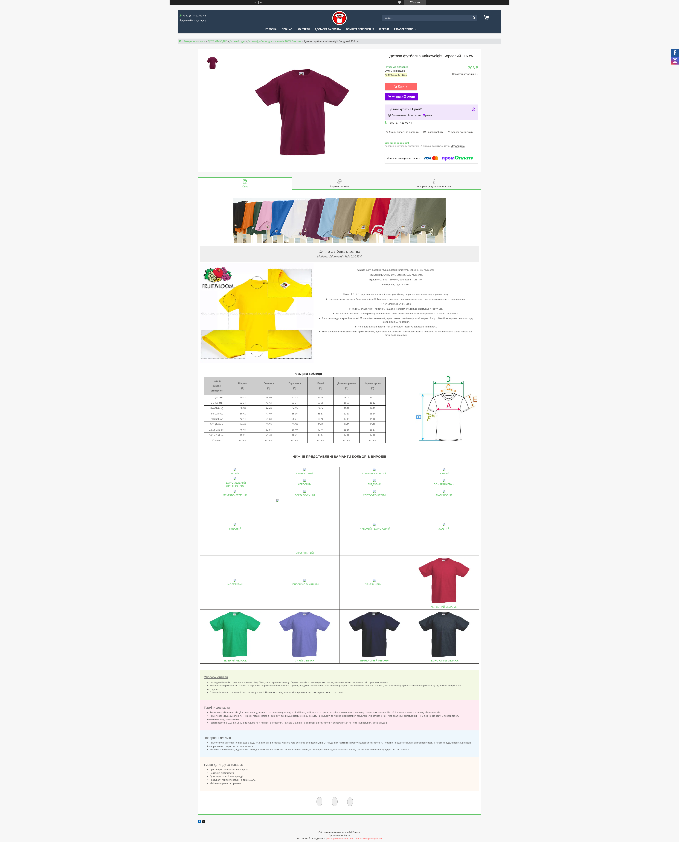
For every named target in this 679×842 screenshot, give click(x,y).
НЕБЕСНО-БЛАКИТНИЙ (305, 584)
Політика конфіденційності (368, 838)
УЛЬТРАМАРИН (374, 584)
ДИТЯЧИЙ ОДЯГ (217, 41)
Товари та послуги (194, 41)
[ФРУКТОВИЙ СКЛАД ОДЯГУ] (339, 17)
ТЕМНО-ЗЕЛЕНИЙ (235, 482)
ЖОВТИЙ (444, 528)
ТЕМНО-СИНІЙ (305, 473)
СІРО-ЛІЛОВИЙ (305, 552)
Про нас (287, 29)
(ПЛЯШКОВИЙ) (235, 486)
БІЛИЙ (235, 473)
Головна (271, 29)
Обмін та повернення (360, 29)
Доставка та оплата (328, 29)
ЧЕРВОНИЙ (305, 484)
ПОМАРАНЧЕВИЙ (444, 484)
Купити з (397, 96)
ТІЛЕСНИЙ (235, 528)
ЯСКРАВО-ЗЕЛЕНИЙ (235, 495)
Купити (402, 86)
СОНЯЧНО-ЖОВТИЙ (374, 473)
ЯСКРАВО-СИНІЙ (305, 495)
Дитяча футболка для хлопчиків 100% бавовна (274, 41)
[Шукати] (474, 18)
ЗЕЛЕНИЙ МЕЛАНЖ (235, 660)
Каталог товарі (404, 29)
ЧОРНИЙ (444, 473)
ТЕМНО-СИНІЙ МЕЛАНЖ (374, 660)
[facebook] (199, 821)
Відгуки (384, 29)
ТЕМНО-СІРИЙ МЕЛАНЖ (444, 660)
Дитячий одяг (237, 41)
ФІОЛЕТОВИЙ (235, 584)
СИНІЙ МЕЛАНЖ (304, 660)
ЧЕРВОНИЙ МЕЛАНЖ (444, 606)
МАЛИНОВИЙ (444, 495)
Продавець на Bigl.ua (339, 835)
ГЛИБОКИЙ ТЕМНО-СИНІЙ (374, 528)
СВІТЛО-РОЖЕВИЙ (374, 495)
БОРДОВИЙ (374, 484)
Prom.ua (356, 832)
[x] (203, 821)
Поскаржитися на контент (340, 838)
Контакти (304, 29)
